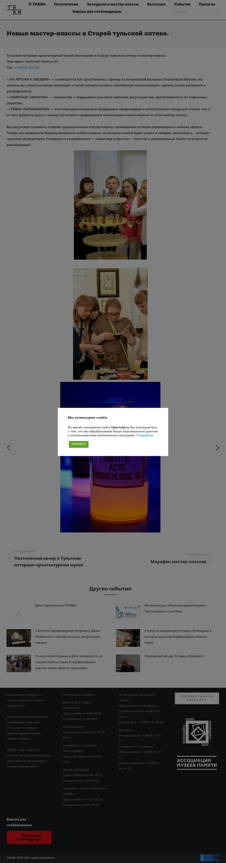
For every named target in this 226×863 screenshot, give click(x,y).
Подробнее (144, 435)
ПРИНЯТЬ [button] (79, 444)
